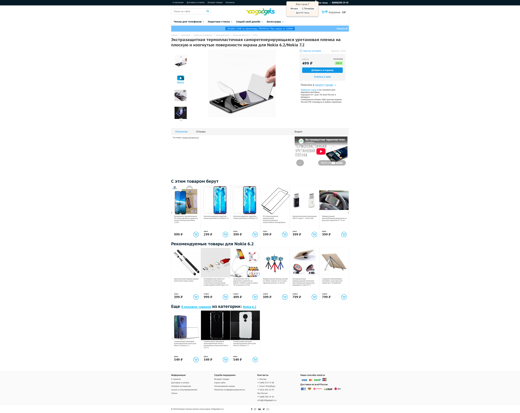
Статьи (174, 393)
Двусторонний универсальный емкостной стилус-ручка (186, 280)
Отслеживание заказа (224, 386)
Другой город (302, 13)
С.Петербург (308, 8)
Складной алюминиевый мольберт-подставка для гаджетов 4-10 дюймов (332, 281)
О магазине (178, 2)
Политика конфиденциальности (229, 389)
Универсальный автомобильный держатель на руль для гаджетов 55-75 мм (334, 218)
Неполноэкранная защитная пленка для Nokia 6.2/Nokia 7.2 (216, 217)
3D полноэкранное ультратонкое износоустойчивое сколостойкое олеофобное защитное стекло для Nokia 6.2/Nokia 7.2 (274, 221)
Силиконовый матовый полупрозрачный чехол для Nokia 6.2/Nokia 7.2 (244, 343)
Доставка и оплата (195, 2)
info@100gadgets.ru (267, 400)
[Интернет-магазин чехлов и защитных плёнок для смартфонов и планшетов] (260, 15)
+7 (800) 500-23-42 (265, 397)
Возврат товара (215, 2)
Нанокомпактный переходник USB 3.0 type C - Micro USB (304, 217)
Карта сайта (219, 382)
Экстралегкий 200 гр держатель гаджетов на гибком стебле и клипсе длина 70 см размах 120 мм (245, 282)
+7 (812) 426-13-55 (265, 389)
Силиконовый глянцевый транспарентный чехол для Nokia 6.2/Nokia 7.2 (185, 343)
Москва (294, 8)
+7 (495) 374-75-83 (265, 382)
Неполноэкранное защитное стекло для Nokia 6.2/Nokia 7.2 (245, 217)
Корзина (333, 12)
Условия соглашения (181, 386)
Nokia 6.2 (249, 307)
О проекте (176, 379)
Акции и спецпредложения (184, 389)
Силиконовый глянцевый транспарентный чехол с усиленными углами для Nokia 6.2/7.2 (216, 344)
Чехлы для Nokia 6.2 (190, 138)
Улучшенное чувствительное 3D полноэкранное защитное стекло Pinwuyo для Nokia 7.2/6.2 (186, 219)
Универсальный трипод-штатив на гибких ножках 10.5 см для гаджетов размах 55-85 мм (275, 281)
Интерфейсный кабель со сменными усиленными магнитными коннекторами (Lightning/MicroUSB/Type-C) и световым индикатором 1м (216, 283)
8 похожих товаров (196, 307)
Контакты (230, 2)
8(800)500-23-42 (340, 2)
